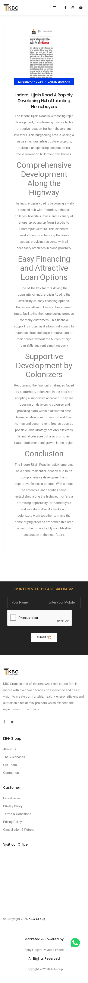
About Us (9, 749)
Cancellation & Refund (18, 830)
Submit (42, 637)
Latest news (12, 798)
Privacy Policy (12, 806)
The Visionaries (14, 757)
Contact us (11, 773)
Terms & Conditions (17, 814)
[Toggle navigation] (54, 7)
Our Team (10, 765)
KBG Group (37, 919)
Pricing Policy (12, 822)
